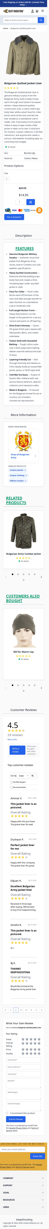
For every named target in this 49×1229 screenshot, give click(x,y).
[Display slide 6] (23, 580)
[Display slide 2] (18, 574)
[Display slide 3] (23, 574)
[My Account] (32, 11)
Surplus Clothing (17, 475)
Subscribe (37, 1156)
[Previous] (5, 1010)
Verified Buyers (19, 782)
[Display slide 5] (34, 574)
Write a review (15, 750)
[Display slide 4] (29, 574)
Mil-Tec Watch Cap (23, 651)
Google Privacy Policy (18, 1128)
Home (5, 28)
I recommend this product (22, 1113)
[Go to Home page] (13, 11)
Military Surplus (17, 480)
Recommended (19, 787)
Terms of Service (22, 1167)
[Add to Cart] (30, 202)
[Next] (42, 1010)
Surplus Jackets (16, 470)
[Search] (41, 20)
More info (12, 739)
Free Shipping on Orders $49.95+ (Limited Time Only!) (23, 3)
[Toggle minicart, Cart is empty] (37, 11)
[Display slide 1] (12, 574)
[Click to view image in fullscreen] (23, 55)
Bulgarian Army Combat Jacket (23, 553)
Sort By (13, 775)
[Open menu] (42, 10)
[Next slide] (41, 577)
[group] (11, 88)
